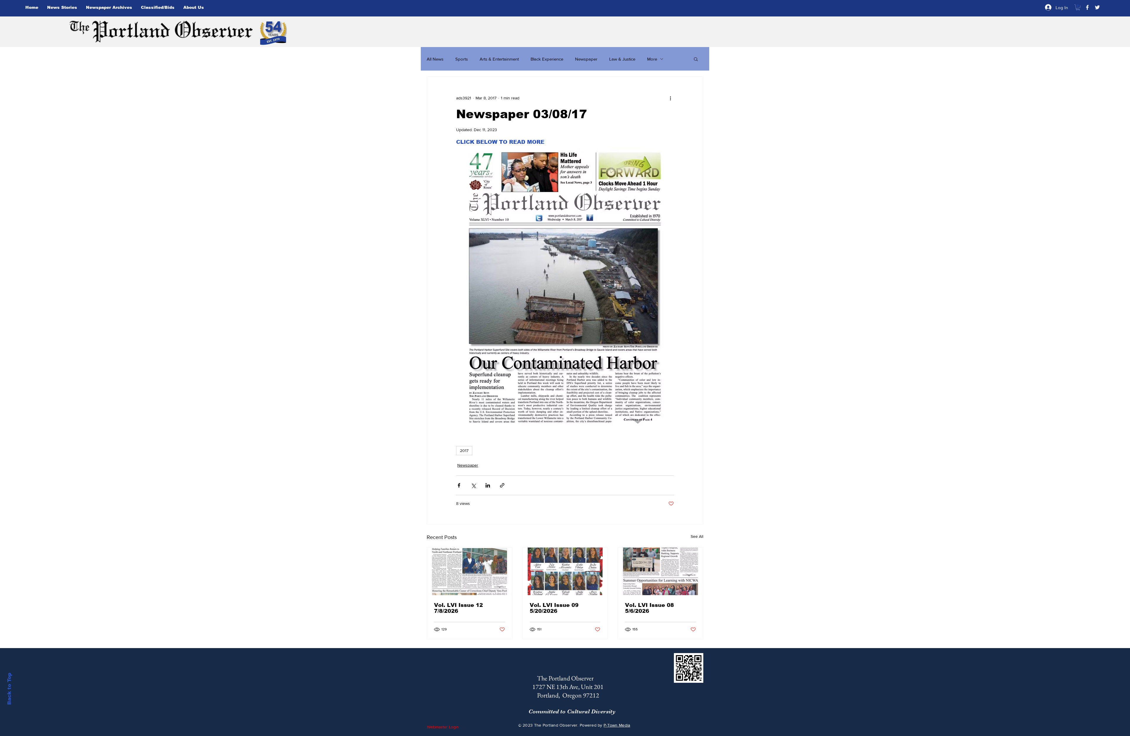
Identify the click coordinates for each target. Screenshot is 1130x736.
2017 (464, 450)
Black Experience (547, 58)
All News (435, 58)
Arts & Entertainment (499, 58)
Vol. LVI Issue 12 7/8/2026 (458, 608)
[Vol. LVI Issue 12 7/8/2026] (469, 571)
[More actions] (670, 97)
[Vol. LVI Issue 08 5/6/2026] (660, 571)
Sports (461, 58)
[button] (1077, 7)
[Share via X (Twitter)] (473, 485)
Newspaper (586, 58)
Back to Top (9, 689)
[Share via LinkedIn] (488, 485)
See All (697, 536)
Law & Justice (622, 58)
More (652, 58)
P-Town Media (617, 725)
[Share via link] (502, 485)
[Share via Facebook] (459, 485)
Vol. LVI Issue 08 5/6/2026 (649, 608)
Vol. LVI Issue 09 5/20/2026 (554, 608)
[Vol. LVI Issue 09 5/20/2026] (565, 571)
